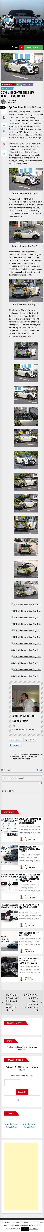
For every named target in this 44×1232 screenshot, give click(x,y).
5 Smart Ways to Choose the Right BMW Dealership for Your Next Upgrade (30, 820)
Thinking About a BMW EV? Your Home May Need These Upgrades (29, 848)
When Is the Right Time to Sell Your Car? (29, 933)
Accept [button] (25, 1229)
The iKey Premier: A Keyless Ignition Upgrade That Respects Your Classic (29, 960)
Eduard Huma (11, 100)
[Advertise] (11, 1120)
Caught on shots (25, 756)
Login (40, 770)
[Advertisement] (21, 1176)
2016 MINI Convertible (20, 754)
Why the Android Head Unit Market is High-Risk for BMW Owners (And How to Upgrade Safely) (29, 878)
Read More (33, 1229)
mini (32, 756)
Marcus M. (28, 838)
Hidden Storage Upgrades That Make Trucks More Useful (29, 906)
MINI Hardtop (26, 758)
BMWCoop (11, 1028)
